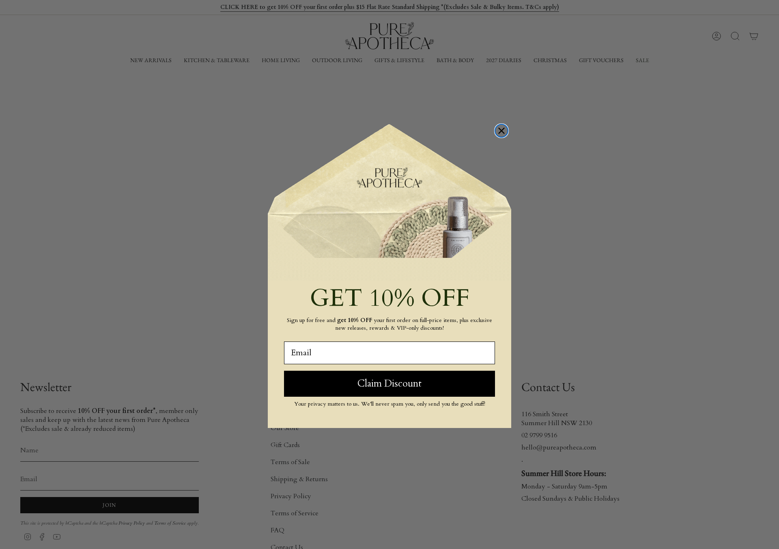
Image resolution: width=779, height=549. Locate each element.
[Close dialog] (501, 130)
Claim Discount (389, 383)
